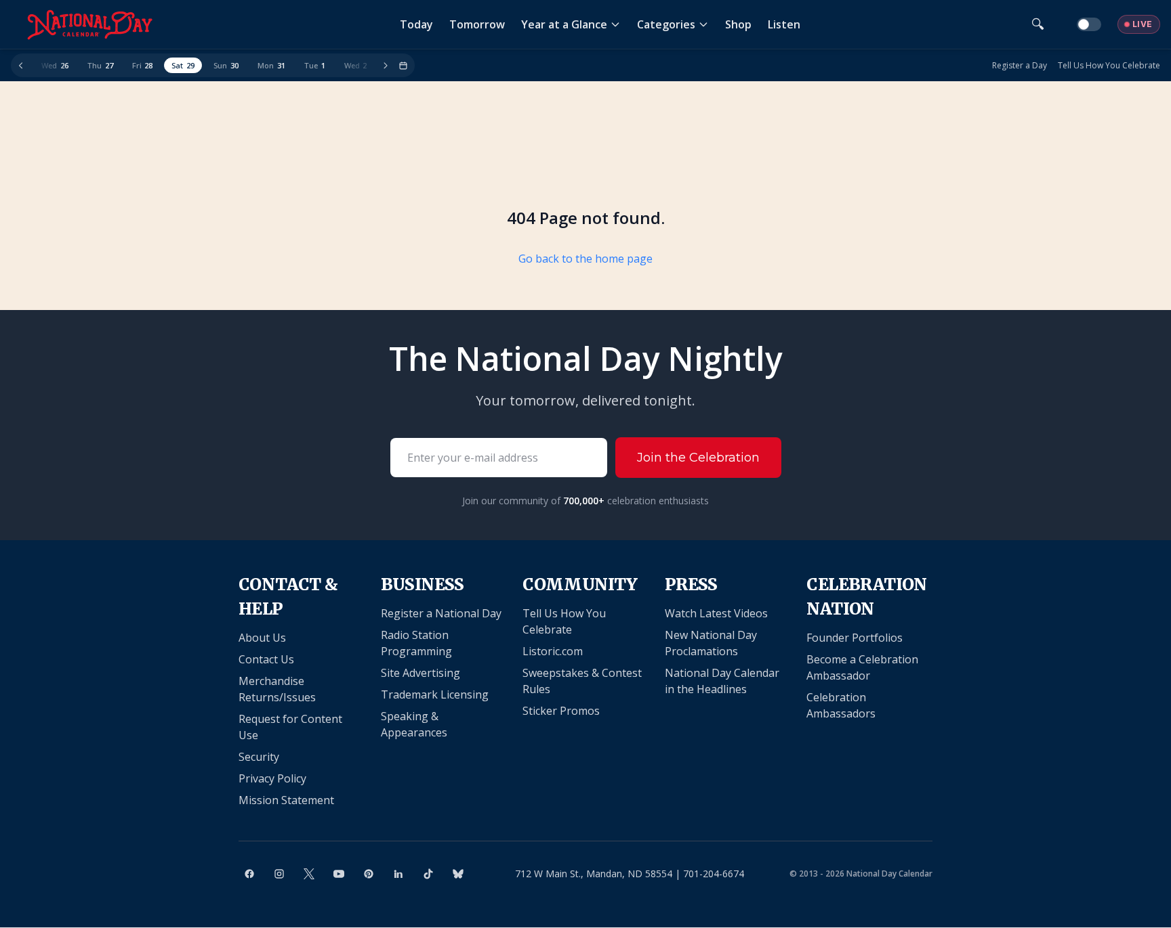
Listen (784, 24)
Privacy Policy (272, 778)
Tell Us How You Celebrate (1109, 65)
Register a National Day (441, 613)
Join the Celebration (698, 457)
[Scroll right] (385, 65)
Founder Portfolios (854, 637)
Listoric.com (552, 651)
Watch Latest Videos (716, 613)
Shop (738, 24)
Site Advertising (420, 672)
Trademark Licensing (435, 694)
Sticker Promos (561, 710)
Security (259, 756)
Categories (666, 24)
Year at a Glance (564, 24)
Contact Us (266, 659)
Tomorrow (477, 24)
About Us (262, 637)
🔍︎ (1037, 24)
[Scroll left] (21, 65)
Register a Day (1019, 65)
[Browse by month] (403, 65)
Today (416, 24)
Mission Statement (286, 800)
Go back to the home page (585, 258)
